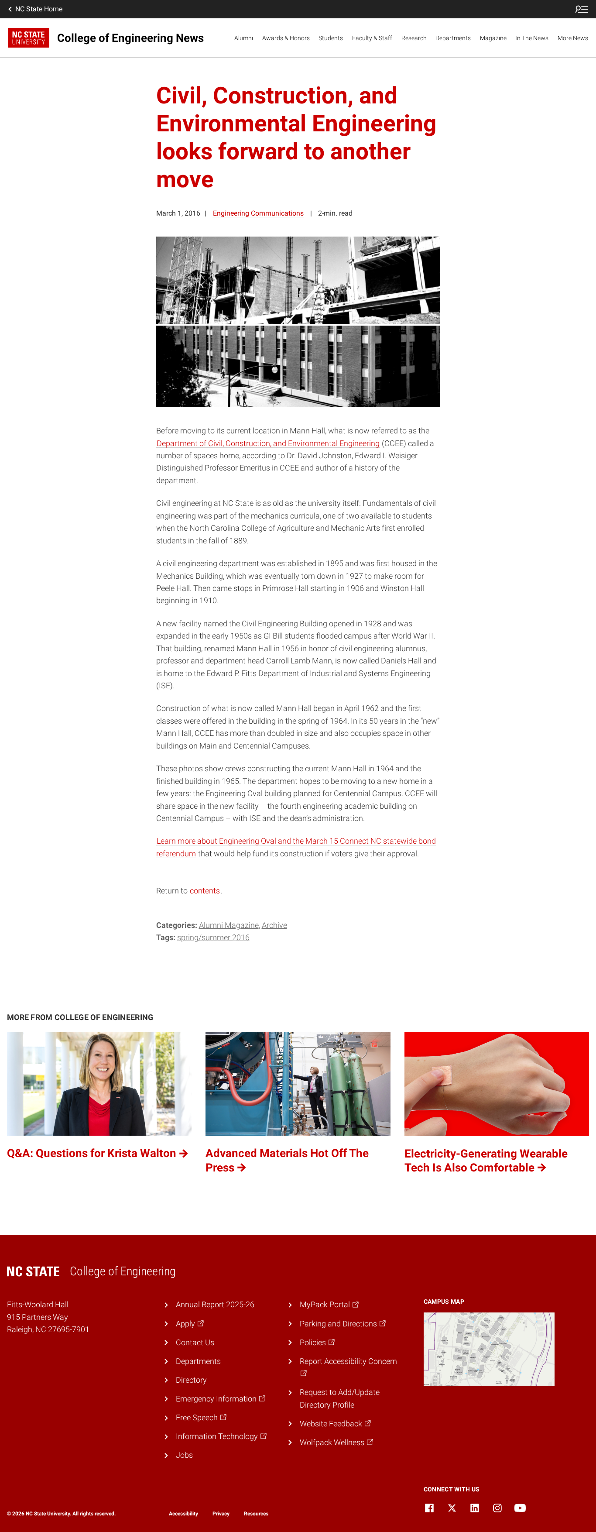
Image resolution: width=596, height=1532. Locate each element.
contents (205, 890)
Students (331, 37)
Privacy (220, 1514)
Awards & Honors (286, 37)
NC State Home (38, 9)
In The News (531, 37)
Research (414, 37)
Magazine (493, 37)
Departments (453, 37)
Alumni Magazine (229, 925)
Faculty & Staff (372, 37)
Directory (191, 1380)
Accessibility (183, 1514)
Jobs (184, 1455)
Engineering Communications (258, 213)
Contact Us (195, 1342)
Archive (274, 925)
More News (573, 37)
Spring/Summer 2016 (213, 937)
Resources (256, 1514)
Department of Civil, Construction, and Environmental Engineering (268, 443)
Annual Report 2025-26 (215, 1304)
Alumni (243, 37)
